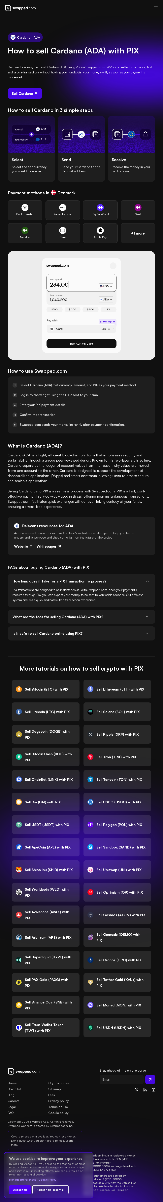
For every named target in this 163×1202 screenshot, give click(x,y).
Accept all (20, 1189)
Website (21, 546)
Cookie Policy (47, 1179)
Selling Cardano (20, 491)
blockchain (71, 455)
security (129, 455)
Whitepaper (46, 546)
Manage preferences (22, 1179)
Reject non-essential (50, 1189)
